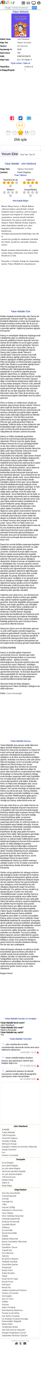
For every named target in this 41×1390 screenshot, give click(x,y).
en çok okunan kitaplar (12, 1174)
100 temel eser (9, 1177)
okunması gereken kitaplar (14, 1171)
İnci (3, 1152)
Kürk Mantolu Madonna (12, 1310)
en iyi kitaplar (8, 1162)
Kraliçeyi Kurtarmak (10, 1221)
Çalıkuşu (6, 1227)
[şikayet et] (37, 1052)
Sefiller (5, 1301)
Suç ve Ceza (7, 1299)
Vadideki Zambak (9, 1261)
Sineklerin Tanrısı (9, 1247)
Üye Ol (32, 154)
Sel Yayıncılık (22, 46)
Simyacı (5, 1304)
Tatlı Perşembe (8, 1135)
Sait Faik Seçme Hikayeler (13, 1330)
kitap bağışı (7, 1185)
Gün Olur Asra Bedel (11, 1193)
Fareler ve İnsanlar (10, 1155)
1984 (4, 1204)
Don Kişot (6, 1244)
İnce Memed (7, 1253)
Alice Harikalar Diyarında (12, 1216)
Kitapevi (10, 189)
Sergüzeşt (6, 1267)
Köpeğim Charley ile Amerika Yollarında (19, 1146)
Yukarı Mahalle (8, 1132)
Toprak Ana (7, 1250)
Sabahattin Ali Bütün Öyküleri (15, 1335)
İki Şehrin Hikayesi (10, 1259)
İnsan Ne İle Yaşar (10, 1279)
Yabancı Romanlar (24, 43)
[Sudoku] (23, 3)
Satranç (5, 1256)
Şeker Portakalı (8, 1307)
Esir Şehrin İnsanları (11, 1316)
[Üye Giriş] (38, 3)
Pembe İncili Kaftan (10, 1313)
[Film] (28, 3)
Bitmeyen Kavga (9, 1144)
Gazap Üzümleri (9, 1149)
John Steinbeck (23, 39)
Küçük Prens (7, 1281)
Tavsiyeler (20, 1159)
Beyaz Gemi (7, 1270)
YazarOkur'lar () (10, 180)
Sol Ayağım (7, 1296)
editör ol (5, 1183)
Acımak (5, 1199)
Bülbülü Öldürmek (10, 1239)
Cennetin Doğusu (10, 1138)
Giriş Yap (24, 154)
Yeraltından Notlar (10, 1327)
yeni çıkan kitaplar (10, 1165)
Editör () (30, 180)
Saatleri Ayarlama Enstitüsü (14, 1290)
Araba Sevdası (8, 1273)
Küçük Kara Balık (9, 1233)
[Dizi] (34, 3)
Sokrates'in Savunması (12, 1210)
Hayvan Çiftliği (8, 1207)
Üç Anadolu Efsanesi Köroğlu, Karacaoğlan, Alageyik (15, 1320)
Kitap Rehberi (21, 1189)
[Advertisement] (20, 92)
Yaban (4, 1276)
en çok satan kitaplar (11, 1168)
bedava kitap (7, 1180)
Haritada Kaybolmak (11, 1219)
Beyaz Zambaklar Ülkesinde (14, 1241)
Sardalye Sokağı (9, 1141)
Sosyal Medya (30, 189)
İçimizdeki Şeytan (10, 1264)
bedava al (29, 66)
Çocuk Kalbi (7, 1230)
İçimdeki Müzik (9, 1224)
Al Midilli (5, 1129)
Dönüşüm (6, 1284)
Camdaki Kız (7, 1201)
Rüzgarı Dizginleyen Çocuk (14, 1332)
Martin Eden (7, 1324)
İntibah (5, 1236)
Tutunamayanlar (9, 1196)
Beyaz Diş (6, 1287)
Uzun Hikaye (7, 1213)
